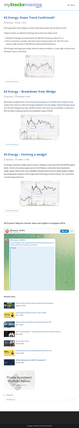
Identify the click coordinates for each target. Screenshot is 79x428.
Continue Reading (13, 82)
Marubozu (9, 23)
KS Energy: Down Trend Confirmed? (29, 17)
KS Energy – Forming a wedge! (25, 154)
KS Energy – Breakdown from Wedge (30, 91)
